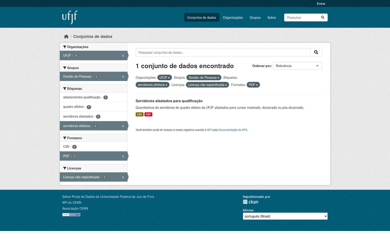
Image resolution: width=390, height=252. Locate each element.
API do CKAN (71, 202)
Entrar (321, 3)
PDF (148, 114)
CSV (139, 114)
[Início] (66, 36)
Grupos (255, 17)
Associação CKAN (75, 208)
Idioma (248, 210)
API (209, 130)
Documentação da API (232, 130)
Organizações (233, 17)
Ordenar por (261, 65)
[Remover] (169, 77)
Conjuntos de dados (201, 17)
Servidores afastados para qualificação (169, 100)
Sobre (271, 17)
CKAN (250, 201)
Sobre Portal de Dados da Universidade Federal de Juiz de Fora (108, 196)
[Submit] (322, 17)
